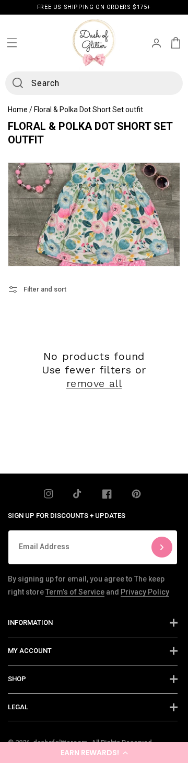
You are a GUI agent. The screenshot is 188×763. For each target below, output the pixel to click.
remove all (94, 383)
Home (18, 109)
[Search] (18, 82)
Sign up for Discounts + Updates (66, 515)
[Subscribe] (161, 547)
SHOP (17, 679)
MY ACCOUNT (30, 651)
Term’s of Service (74, 592)
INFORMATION (30, 622)
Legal (18, 707)
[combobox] (94, 83)
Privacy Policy (145, 592)
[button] (94, 752)
